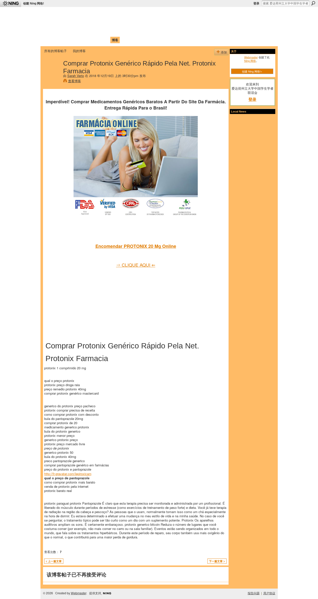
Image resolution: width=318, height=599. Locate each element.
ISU (135, 39)
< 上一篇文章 (54, 561)
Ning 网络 (250, 61)
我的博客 (79, 50)
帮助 (125, 39)
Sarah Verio (75, 75)
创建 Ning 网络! (33, 3)
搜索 (313, 3)
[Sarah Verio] (52, 73)
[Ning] (10, 3)
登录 (256, 3)
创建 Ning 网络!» (252, 71)
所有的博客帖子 (55, 50)
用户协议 (269, 593)
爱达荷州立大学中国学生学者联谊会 (109, 13)
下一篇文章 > (217, 561)
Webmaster (251, 57)
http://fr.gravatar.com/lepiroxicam (67, 473)
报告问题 (254, 593)
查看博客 (74, 80)
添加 (224, 52)
